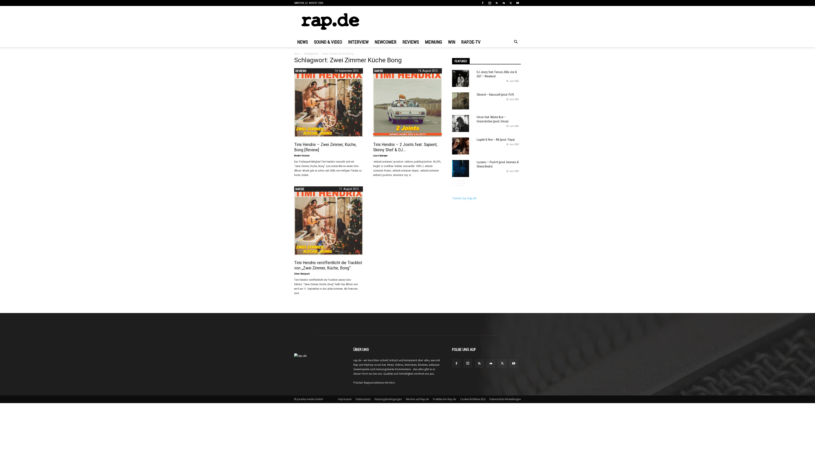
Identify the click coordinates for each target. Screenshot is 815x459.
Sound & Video (328, 42)
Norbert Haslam (302, 155)
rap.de (378, 71)
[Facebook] (482, 3)
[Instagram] (489, 3)
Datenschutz (363, 399)
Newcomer (385, 42)
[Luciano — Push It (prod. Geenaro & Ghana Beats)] (460, 168)
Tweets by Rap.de (464, 198)
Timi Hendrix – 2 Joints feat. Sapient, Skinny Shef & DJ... (405, 147)
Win (451, 42)
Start (297, 53)
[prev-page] (454, 183)
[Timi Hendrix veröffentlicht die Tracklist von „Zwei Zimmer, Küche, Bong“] (328, 220)
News (302, 42)
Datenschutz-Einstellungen (505, 399)
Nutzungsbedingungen (388, 399)
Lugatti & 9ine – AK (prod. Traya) (496, 139)
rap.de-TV (471, 42)
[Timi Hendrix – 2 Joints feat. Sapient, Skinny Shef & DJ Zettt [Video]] (407, 102)
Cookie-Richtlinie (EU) (472, 399)
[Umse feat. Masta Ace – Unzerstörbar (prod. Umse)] (460, 123)
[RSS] (496, 3)
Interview (358, 42)
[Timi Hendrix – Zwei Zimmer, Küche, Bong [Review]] (328, 102)
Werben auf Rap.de (417, 399)
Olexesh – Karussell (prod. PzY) (495, 94)
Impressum (345, 399)
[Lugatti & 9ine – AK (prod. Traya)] (460, 145)
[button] (516, 42)
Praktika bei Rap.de (444, 399)
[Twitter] (510, 3)
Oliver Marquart (302, 273)
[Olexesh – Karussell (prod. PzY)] (460, 100)
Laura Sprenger (380, 155)
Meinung (433, 42)
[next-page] (461, 183)
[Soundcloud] (503, 3)
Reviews (410, 42)
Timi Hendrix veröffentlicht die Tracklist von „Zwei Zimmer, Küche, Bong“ (328, 265)
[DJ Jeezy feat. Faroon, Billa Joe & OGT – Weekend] (460, 78)
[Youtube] (517, 3)
